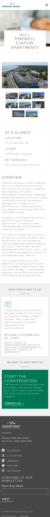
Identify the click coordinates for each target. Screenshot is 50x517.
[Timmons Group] (11, 5)
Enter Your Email (12, 486)
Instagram (14, 471)
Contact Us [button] (12, 403)
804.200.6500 (20, 438)
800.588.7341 (23, 441)
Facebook (13, 450)
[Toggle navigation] (46, 5)
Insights (7, 432)
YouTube (12, 465)
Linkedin (12, 461)
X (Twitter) (14, 456)
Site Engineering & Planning (22, 165)
